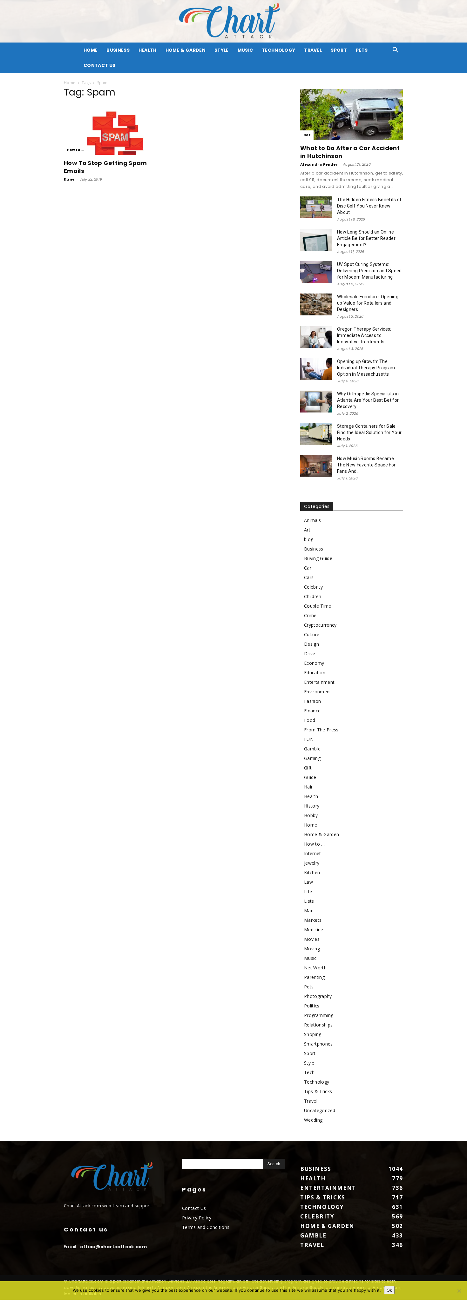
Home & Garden (186, 50)
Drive (309, 653)
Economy (314, 663)
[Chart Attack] (233, 21)
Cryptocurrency (320, 625)
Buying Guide (318, 558)
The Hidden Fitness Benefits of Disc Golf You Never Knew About (369, 206)
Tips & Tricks (318, 1091)
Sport (339, 50)
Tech (309, 1072)
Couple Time (317, 606)
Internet (312, 853)
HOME (91, 50)
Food (309, 720)
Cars (309, 577)
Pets (362, 50)
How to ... (75, 150)
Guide (310, 777)
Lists (309, 901)
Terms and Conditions (205, 1227)
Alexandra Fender (319, 164)
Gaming (312, 758)
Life (308, 891)
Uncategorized (319, 1110)
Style (221, 50)
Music (245, 50)
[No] (459, 1291)
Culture (311, 634)
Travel (313, 50)
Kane (69, 179)
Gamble (312, 749)
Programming (319, 1015)
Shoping (312, 1034)
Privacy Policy (196, 1218)
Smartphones (318, 1044)
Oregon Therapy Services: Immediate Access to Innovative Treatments (364, 335)
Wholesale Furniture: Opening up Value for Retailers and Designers (367, 303)
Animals (312, 520)
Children (312, 596)
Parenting (314, 977)
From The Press (321, 730)
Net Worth (315, 968)
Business (118, 50)
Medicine (313, 930)
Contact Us (99, 65)
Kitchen (312, 872)
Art (307, 530)
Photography (318, 996)
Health (148, 50)
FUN (309, 739)
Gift (308, 768)
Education (314, 673)
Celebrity (313, 587)
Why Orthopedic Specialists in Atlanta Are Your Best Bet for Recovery (368, 400)
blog (308, 539)
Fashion (312, 701)
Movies (312, 939)
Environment (317, 692)
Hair (308, 787)
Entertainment (319, 682)
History (311, 806)
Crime (310, 615)
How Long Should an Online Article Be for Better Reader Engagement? (366, 238)
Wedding (313, 1120)
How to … (314, 844)
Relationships (318, 1025)
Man (309, 910)
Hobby (311, 815)
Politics (312, 1006)
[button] (395, 51)
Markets (312, 920)
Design (311, 644)
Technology (278, 50)
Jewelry (311, 863)
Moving (312, 949)
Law (308, 882)
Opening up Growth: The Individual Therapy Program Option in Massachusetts (366, 368)
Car (306, 135)
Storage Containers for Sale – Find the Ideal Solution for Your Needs (369, 432)
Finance (312, 711)
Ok (389, 1290)
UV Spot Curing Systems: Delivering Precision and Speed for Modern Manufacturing (369, 271)
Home (69, 82)
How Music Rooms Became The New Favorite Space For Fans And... (366, 465)
